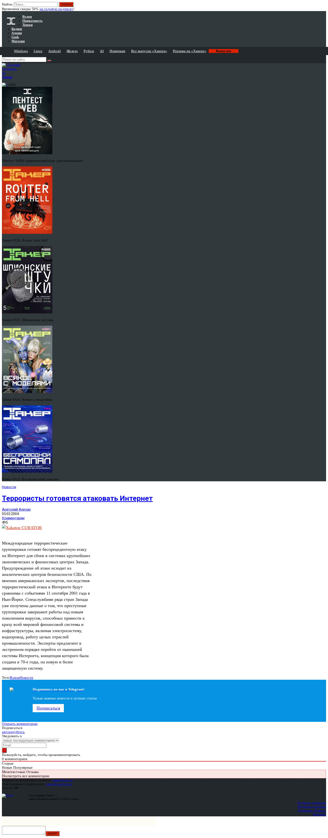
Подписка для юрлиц (312, 806)
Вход (323, 7)
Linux (38, 51)
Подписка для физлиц (311, 803)
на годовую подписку (56, 9)
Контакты (319, 814)
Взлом (15, 677)
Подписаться (48, 708)
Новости (9, 487)
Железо (72, 51)
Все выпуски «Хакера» (149, 51)
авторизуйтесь (13, 732)
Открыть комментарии (19, 724)
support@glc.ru (63, 780)
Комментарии (13, 518)
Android (54, 51)
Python (89, 51)
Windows (21, 51)
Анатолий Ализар (16, 509)
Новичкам (117, 51)
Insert (53, 833)
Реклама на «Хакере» (189, 51)
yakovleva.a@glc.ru (59, 784)
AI (102, 51)
